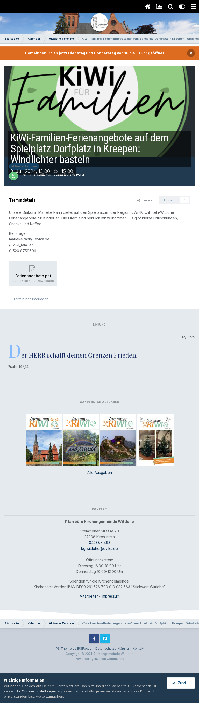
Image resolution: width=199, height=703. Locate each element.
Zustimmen (185, 683)
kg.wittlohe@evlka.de (99, 548)
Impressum (111, 596)
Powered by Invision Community (99, 659)
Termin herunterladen (30, 299)
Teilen (146, 200)
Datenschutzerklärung (112, 648)
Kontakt (138, 648)
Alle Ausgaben (99, 472)
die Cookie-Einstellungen (36, 691)
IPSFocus (84, 648)
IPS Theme (63, 648)
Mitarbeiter (89, 596)
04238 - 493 (99, 542)
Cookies (28, 686)
